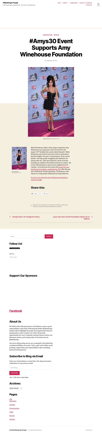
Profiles (65, 3)
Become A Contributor (86, 3)
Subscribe (14, 373)
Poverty (12, 416)
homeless (41, 206)
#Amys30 (35, 205)
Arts (10, 399)
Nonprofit (46, 206)
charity (63, 205)
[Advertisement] (51, 18)
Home (59, 3)
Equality (12, 405)
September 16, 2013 (52, 60)
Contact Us (89, 5)
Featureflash (46, 138)
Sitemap (12, 419)
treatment (58, 206)
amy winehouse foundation (54, 205)
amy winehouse (42, 205)
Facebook (15, 310)
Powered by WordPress (34, 430)
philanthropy (52, 206)
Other (11, 412)
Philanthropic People (10, 3)
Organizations (74, 3)
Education (12, 401)
